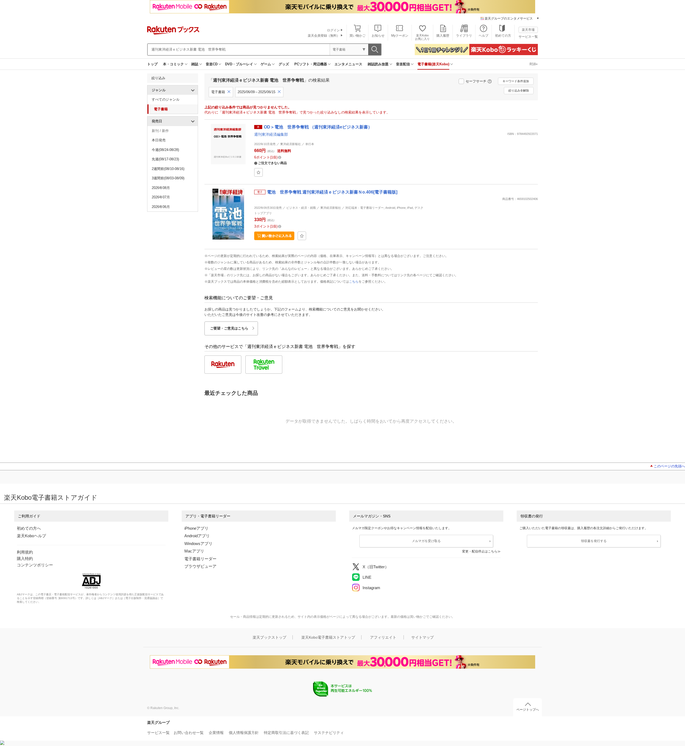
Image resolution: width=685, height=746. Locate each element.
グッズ (284, 64)
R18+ (534, 64)
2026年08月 (161, 188)
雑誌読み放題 (378, 64)
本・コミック (173, 64)
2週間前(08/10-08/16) (168, 169)
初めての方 (503, 35)
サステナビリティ (329, 732)
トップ (152, 64)
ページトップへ (527, 709)
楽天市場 (528, 30)
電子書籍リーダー (200, 558)
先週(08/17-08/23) (165, 159)
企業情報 (216, 732)
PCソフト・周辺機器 (310, 64)
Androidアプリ (197, 535)
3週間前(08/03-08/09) (168, 178)
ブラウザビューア (200, 566)
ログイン (333, 30)
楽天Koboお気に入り (422, 37)
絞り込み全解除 (518, 90)
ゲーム (266, 64)
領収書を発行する (594, 541)
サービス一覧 (528, 37)
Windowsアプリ (198, 543)
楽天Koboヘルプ (31, 535)
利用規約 (25, 552)
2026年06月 (161, 207)
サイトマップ (422, 637)
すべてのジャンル (166, 99)
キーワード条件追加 (516, 81)
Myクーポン (399, 35)
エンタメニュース (348, 64)
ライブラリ (464, 35)
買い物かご (357, 35)
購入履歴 (442, 35)
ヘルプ (483, 35)
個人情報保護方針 (244, 732)
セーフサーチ (476, 81)
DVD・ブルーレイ (239, 64)
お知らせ (378, 35)
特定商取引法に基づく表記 (286, 732)
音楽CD (212, 64)
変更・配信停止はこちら (479, 551)
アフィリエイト (383, 637)
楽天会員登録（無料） (324, 35)
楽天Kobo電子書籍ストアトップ (328, 637)
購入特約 (25, 558)
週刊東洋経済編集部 (271, 134)
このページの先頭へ (669, 466)
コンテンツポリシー (35, 565)
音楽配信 (403, 64)
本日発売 (159, 140)
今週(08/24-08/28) (165, 150)
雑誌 (194, 64)
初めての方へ (29, 528)
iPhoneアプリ (196, 528)
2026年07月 (161, 197)
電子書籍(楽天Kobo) (433, 64)
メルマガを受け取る (426, 541)
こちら (354, 281)
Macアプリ (194, 551)
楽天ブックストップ (269, 637)
